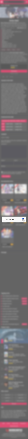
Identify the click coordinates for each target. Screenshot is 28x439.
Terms (24, 221)
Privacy (21, 221)
